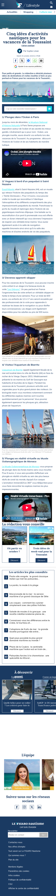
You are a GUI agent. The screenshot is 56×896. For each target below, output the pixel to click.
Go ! (43, 835)
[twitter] (32, 807)
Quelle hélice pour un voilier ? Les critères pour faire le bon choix (17, 705)
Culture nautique (28, 46)
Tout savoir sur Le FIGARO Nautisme (24, 851)
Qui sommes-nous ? (17, 855)
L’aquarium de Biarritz (12, 370)
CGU (10, 884)
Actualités (12, 12)
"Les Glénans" (13, 289)
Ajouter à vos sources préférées (30, 66)
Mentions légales (15, 867)
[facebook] (17, 807)
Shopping (28, 12)
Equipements (17, 677)
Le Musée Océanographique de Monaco (20, 466)
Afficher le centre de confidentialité (23, 888)
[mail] (51, 7)
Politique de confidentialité (19, 880)
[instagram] (24, 807)
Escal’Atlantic (8, 189)
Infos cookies (14, 875)
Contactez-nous (15, 842)
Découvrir (17, 711)
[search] (51, 2)
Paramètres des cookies (18, 871)
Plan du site (13, 859)
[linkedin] (39, 807)
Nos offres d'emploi (16, 846)
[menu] (2, 4)
